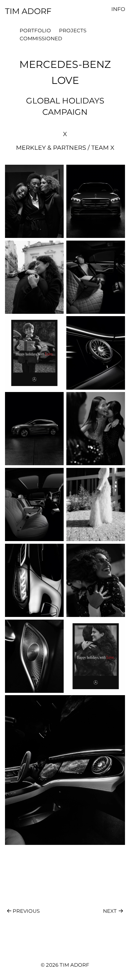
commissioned (41, 38)
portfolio (35, 30)
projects (72, 30)
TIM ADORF (28, 11)
